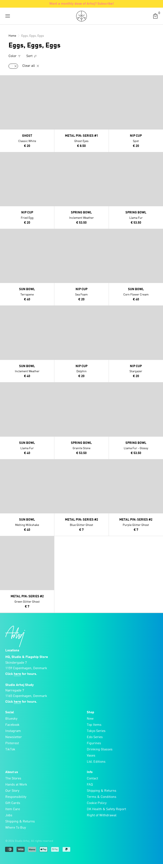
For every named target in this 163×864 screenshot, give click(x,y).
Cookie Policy (97, 803)
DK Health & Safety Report (106, 809)
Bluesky (11, 718)
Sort (29, 56)
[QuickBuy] (4, 79)
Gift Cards (12, 803)
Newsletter (13, 737)
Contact (92, 778)
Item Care (12, 809)
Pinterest (12, 743)
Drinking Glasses (99, 749)
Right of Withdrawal (102, 815)
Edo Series (95, 737)
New (90, 718)
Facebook (12, 725)
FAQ (90, 784)
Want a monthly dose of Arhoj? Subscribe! (81, 4)
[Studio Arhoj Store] (81, 16)
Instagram (13, 731)
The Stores (13, 778)
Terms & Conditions (101, 797)
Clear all (29, 66)
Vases (91, 755)
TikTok (10, 749)
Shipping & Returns (20, 821)
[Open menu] (7, 16)
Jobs (8, 815)
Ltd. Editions (96, 762)
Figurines (94, 743)
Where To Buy (15, 827)
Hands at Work (16, 784)
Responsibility (15, 797)
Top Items (94, 725)
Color (12, 56)
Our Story (12, 791)
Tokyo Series (96, 731)
